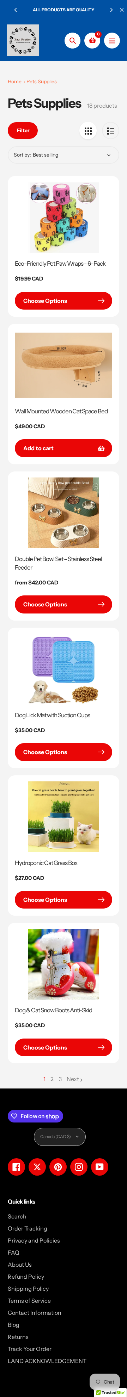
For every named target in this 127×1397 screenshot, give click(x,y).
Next (73, 1078)
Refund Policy (26, 1276)
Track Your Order (30, 1348)
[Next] (111, 9)
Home (15, 81)
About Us (20, 1264)
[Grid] (88, 130)
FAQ (13, 1252)
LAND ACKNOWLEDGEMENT (47, 1360)
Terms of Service (29, 1300)
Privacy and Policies (34, 1240)
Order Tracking (27, 1228)
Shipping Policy (28, 1288)
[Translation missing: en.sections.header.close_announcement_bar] (121, 9)
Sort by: (22, 155)
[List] (110, 130)
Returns (18, 1336)
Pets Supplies (41, 81)
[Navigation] (112, 41)
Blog (13, 1324)
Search (17, 1216)
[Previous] (15, 9)
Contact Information (34, 1312)
